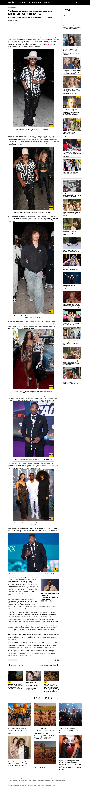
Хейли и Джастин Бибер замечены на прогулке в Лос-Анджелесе (70, 233)
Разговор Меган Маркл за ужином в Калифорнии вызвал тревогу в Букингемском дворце (72, 72)
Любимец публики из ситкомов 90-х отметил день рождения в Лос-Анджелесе (69, 730)
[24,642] (72, 130)
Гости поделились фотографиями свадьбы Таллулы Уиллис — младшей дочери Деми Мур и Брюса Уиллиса (72, 362)
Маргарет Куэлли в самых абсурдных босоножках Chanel (71, 251)
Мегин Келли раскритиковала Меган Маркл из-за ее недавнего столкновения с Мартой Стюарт (71, 306)
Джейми (47, 44)
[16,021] (72, 107)
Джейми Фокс (12, 660)
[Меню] (80, 2)
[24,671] (72, 170)
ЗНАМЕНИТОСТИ (22, 2)
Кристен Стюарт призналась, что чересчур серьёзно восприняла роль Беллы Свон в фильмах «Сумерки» (33, 686)
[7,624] (72, 87)
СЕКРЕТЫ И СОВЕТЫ (32, 2)
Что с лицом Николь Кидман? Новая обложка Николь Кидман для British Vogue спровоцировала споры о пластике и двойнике (72, 91)
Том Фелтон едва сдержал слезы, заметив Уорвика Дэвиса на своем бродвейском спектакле (72, 195)
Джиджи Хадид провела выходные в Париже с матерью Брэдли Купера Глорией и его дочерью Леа (71, 134)
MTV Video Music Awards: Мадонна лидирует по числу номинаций (72, 268)
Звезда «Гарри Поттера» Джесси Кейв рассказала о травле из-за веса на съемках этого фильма (15, 686)
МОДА (39, 2)
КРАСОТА (45, 2)
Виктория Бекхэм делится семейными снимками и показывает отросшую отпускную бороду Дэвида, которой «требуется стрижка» (51, 687)
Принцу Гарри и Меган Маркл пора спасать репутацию (71, 323)
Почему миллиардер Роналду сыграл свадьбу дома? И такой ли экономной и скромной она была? (71, 342)
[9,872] (72, 150)
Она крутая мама (40, 767)
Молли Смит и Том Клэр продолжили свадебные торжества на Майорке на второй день (72, 27)
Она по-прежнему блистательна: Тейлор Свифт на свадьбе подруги (71, 214)
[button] (77, 2)
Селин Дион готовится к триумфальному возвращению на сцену (72, 287)
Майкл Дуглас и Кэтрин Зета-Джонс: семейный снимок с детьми (70, 174)
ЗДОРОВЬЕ (50, 2)
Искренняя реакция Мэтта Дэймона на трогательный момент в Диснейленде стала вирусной (19, 731)
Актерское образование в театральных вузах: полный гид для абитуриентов (20, 664)
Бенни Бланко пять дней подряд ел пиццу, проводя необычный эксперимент (18, 763)
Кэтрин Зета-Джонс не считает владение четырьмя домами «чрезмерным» (47, 664)
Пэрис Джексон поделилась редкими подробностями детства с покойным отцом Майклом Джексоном (72, 154)
